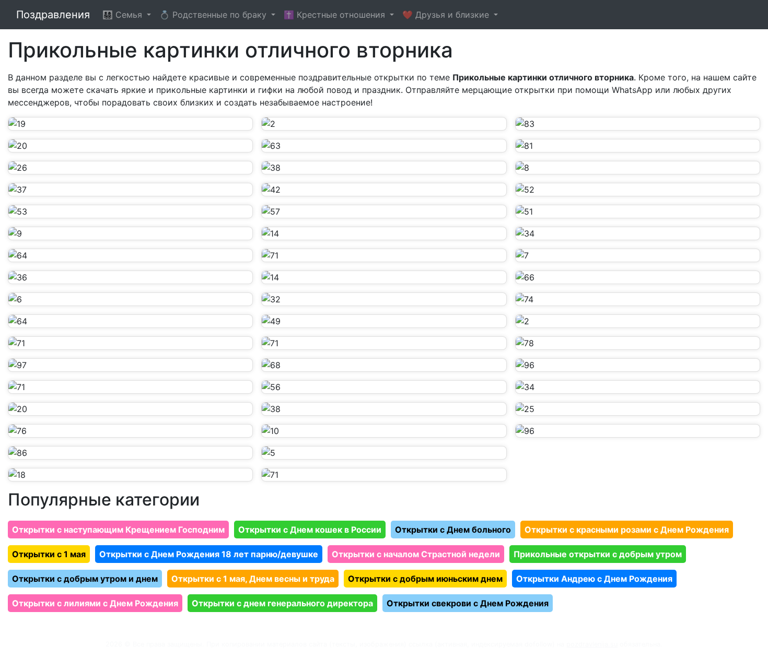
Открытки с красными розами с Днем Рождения (627, 529)
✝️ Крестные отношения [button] (336, 14)
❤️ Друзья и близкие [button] (447, 14)
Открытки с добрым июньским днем (425, 578)
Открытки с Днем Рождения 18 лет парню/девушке (208, 554)
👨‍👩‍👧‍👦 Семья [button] (123, 14)
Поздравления (53, 14)
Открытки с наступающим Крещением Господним (118, 529)
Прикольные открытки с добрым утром (598, 554)
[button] (130, 124)
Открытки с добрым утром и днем (85, 578)
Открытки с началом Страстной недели (416, 554)
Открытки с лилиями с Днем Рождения (95, 603)
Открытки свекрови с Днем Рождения (468, 603)
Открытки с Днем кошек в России (309, 529)
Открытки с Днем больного (453, 529)
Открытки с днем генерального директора (282, 603)
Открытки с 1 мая (49, 554)
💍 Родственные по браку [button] (214, 14)
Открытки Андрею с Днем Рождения (594, 578)
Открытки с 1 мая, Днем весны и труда (252, 578)
